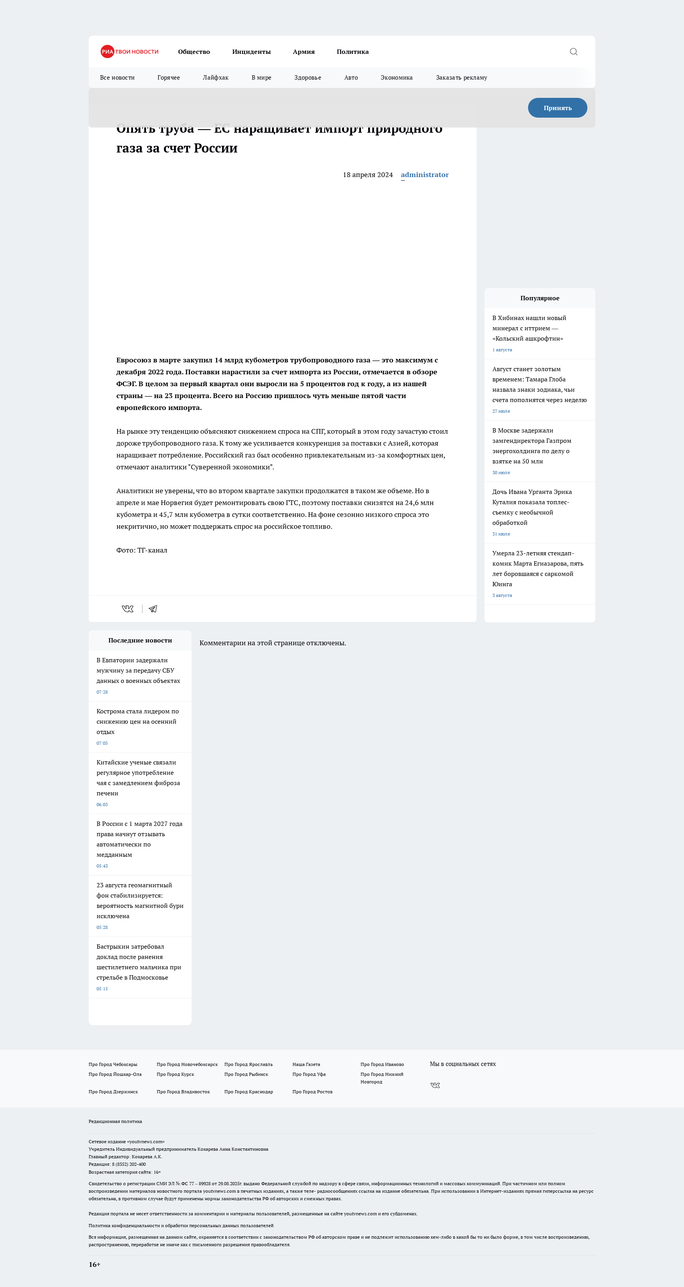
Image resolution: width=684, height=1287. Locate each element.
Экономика (397, 77)
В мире (262, 77)
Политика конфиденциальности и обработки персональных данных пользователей (181, 1225)
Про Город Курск (175, 1074)
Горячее (169, 77)
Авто (351, 77)
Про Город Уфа (309, 1074)
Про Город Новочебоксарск (187, 1064)
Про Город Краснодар (248, 1091)
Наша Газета (306, 1064)
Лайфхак (215, 77)
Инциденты (251, 51)
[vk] (128, 608)
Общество (194, 51)
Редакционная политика (115, 1121)
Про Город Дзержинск (113, 1091)
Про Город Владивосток (183, 1091)
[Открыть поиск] (573, 51)
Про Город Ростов (312, 1091)
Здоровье (307, 77)
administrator (425, 174)
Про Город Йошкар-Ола (115, 1074)
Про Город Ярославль (248, 1064)
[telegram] (155, 608)
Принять (558, 108)
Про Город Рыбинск (246, 1074)
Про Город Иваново (382, 1064)
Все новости (117, 77)
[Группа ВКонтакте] (435, 1085)
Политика (353, 51)
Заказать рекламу (462, 77)
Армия (304, 51)
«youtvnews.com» (146, 1141)
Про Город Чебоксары (113, 1064)
